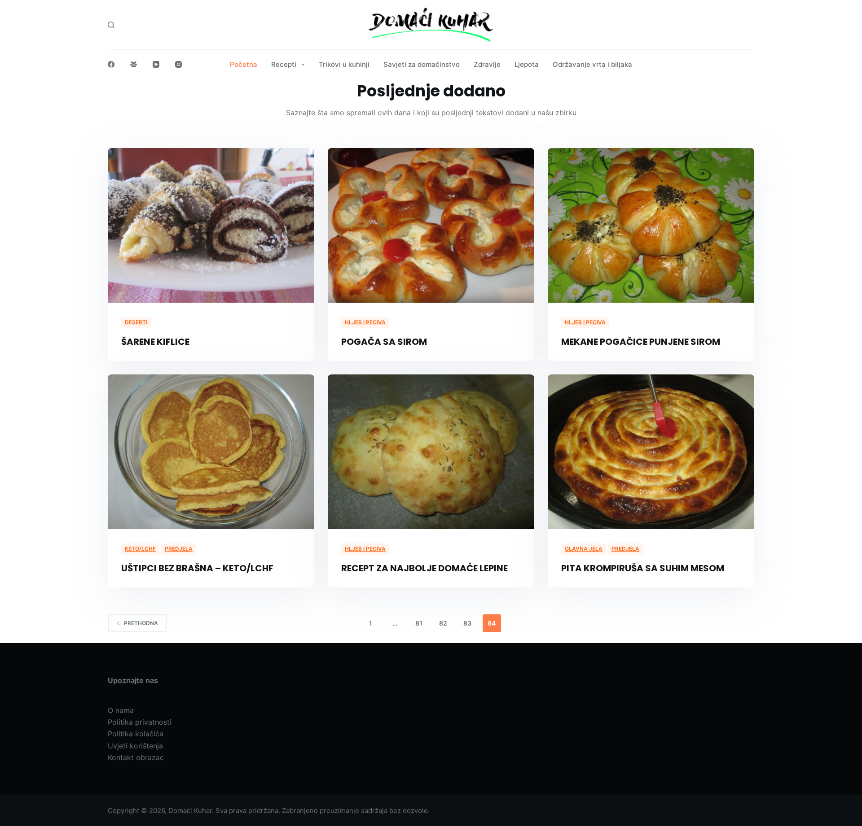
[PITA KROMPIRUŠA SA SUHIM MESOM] (651, 451)
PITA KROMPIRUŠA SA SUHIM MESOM (642, 568)
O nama (121, 710)
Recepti (283, 64)
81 (418, 623)
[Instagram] (178, 64)
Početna (243, 64)
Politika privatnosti (140, 721)
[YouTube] (156, 64)
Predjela (179, 548)
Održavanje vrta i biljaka (592, 64)
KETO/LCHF (140, 548)
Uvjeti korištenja (135, 745)
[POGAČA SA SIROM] (431, 225)
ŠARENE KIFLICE (155, 341)
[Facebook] (111, 64)
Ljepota (527, 64)
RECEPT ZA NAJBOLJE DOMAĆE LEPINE (424, 568)
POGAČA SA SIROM (384, 341)
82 (443, 623)
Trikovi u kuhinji (344, 64)
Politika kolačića (135, 733)
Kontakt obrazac (136, 757)
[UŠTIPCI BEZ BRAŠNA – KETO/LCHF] (211, 451)
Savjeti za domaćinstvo (421, 64)
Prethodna (141, 623)
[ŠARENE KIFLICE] (211, 225)
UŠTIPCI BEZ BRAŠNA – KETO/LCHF (197, 568)
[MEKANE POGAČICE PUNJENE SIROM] (651, 225)
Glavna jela (584, 548)
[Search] (111, 25)
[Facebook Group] (133, 64)
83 (467, 623)
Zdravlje (487, 64)
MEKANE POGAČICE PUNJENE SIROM (640, 341)
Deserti (136, 322)
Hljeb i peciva (365, 322)
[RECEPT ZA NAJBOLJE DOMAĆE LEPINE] (431, 451)
